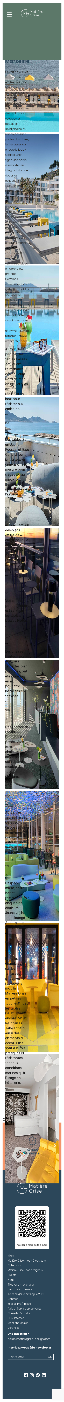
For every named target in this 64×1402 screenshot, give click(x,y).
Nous (11, 1280)
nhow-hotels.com (17, 331)
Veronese (13, 1328)
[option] (32, 1146)
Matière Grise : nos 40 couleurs (27, 1261)
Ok (50, 1357)
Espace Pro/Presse (19, 1304)
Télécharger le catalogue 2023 (26, 1294)
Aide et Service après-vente (24, 1309)
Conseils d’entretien (20, 1313)
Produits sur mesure (20, 1289)
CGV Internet (16, 1318)
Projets (12, 1275)
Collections (15, 1265)
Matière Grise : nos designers (25, 1270)
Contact (13, 1299)
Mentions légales (18, 1323)
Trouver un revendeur (21, 1285)
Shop (11, 1256)
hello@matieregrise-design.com (29, 1339)
